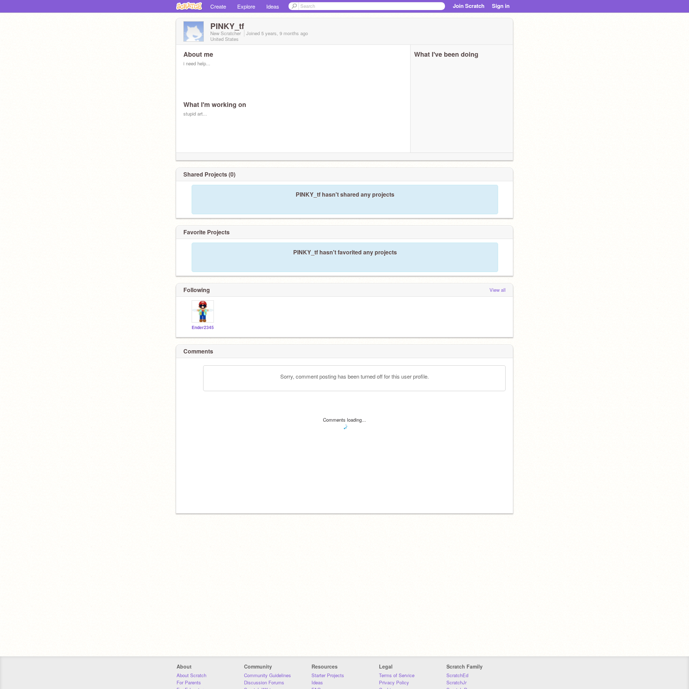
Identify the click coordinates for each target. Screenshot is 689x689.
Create (218, 6)
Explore (246, 6)
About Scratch (191, 675)
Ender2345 (203, 327)
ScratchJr (456, 682)
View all (497, 289)
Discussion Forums (264, 682)
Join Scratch (468, 6)
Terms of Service (396, 675)
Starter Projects (327, 675)
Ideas (272, 6)
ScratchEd (457, 675)
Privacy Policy (394, 682)
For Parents (189, 682)
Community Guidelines (267, 675)
